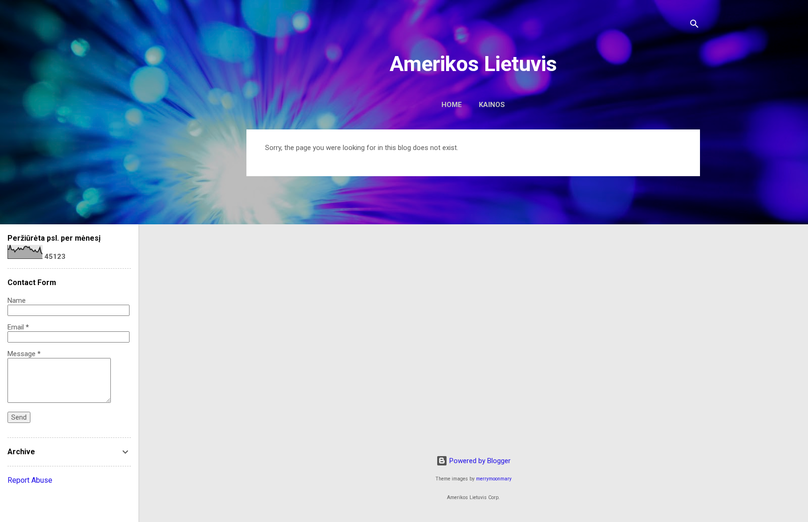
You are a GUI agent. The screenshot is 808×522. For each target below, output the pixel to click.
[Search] (694, 25)
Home (451, 104)
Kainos (492, 104)
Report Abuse (29, 480)
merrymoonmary (494, 479)
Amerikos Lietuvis (473, 63)
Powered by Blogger (479, 461)
